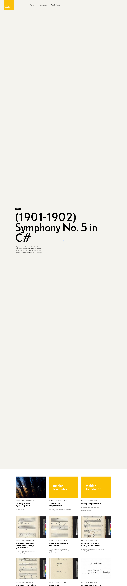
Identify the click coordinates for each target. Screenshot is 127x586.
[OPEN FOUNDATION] (48, 5)
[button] (18, 209)
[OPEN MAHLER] (35, 5)
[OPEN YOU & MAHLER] (61, 5)
